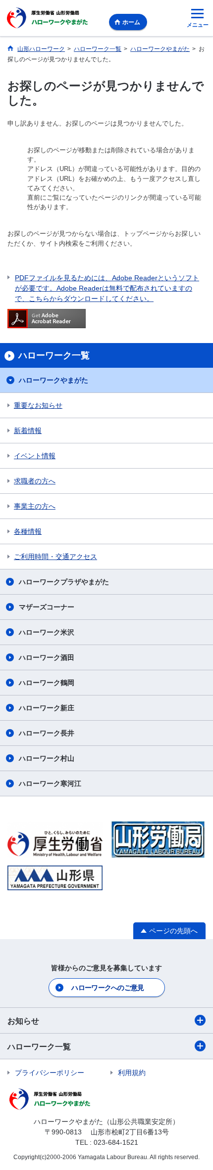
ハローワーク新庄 (46, 708)
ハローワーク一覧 (39, 1046)
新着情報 (28, 430)
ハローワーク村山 (46, 758)
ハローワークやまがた (53, 380)
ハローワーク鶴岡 (46, 683)
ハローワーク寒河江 (50, 783)
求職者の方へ (34, 481)
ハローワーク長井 (46, 733)
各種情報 (28, 531)
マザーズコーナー (46, 607)
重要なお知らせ (38, 405)
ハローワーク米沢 (46, 632)
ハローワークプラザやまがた (64, 582)
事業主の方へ (34, 506)
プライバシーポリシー (49, 1073)
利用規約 (132, 1073)
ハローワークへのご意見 (107, 988)
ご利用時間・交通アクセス (55, 557)
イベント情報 (34, 456)
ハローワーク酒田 (46, 657)
